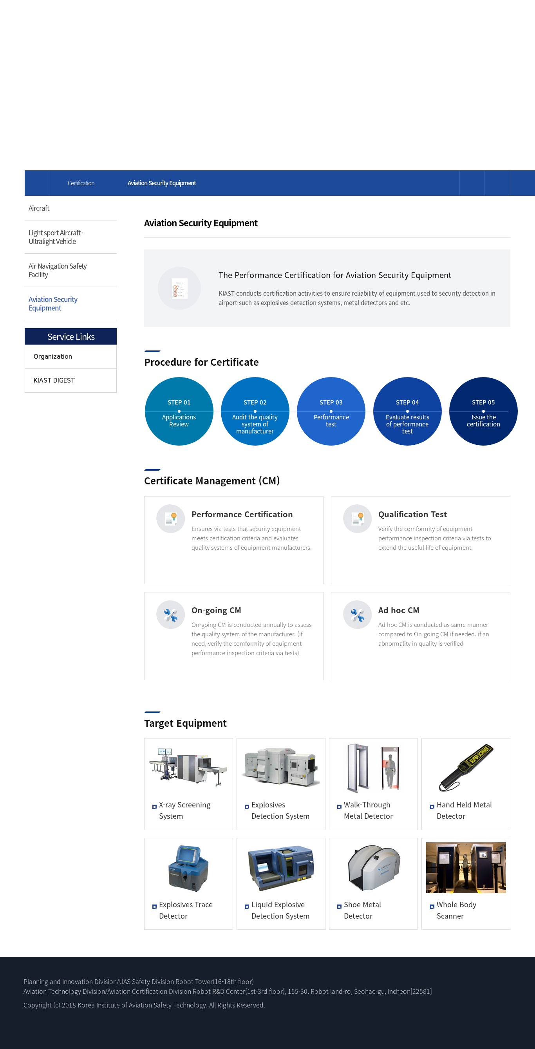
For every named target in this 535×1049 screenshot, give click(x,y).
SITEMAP (478, 18)
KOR (456, 18)
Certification (81, 183)
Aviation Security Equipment (53, 303)
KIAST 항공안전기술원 (78, 15)
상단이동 (499, 957)
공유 (497, 183)
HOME (436, 18)
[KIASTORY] (203, 16)
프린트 (472, 183)
